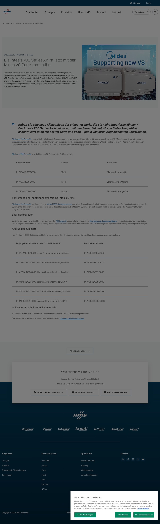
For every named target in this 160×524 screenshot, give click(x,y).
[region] (114, 505)
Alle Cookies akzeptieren (144, 515)
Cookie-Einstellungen (85, 515)
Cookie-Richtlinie (143, 508)
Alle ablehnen (123, 515)
